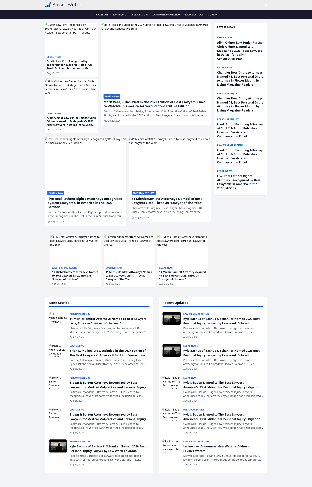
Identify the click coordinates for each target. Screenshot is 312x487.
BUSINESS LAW (140, 14)
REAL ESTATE (101, 14)
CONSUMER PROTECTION (167, 14)
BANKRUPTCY (120, 14)
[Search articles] (265, 4)
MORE (211, 14)
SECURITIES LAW (194, 14)
